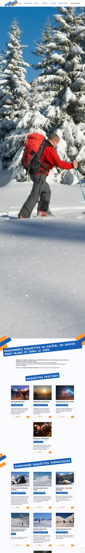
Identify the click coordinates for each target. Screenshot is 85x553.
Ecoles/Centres (28, 3)
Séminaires (18, 3)
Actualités (53, 3)
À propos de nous (63, 3)
